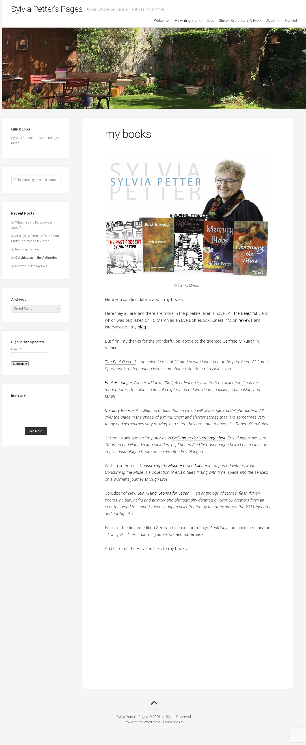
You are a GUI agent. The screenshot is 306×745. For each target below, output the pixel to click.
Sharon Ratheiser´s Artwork (240, 20)
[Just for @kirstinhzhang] (35, 419)
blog (142, 327)
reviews (245, 320)
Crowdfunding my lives (31, 266)
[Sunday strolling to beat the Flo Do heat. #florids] (35, 408)
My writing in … (185, 20)
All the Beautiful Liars (247, 313)
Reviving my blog (27, 249)
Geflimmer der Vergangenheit (198, 438)
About (270, 20)
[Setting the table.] (52, 419)
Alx (181, 722)
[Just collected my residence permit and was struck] (18, 408)
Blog (210, 20)
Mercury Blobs (118, 410)
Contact (291, 20)
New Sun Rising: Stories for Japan (159, 493)
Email (16, 349)
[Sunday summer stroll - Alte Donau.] (18, 419)
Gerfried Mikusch (238, 341)
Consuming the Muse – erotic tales (171, 465)
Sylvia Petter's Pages (46, 9)
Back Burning (117, 382)
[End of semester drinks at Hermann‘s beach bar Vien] (52, 408)
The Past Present (120, 361)
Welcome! (162, 20)
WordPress (152, 722)
